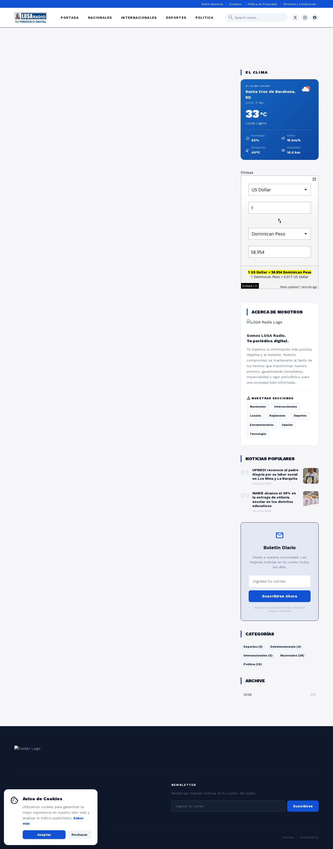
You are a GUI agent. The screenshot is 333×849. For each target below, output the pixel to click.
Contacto (236, 4)
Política (204, 18)
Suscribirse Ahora (279, 596)
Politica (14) (253, 664)
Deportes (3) (253, 646)
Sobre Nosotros (213, 4)
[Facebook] (315, 17)
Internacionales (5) (258, 655)
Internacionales (139, 18)
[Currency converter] (314, 179)
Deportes (177, 18)
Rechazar (79, 835)
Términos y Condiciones (299, 4)
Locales (255, 415)
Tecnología (258, 434)
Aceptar (44, 835)
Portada (70, 18)
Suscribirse (303, 806)
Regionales (277, 415)
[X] (295, 17)
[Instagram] (305, 17)
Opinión (287, 425)
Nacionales (100, 18)
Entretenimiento (262, 425)
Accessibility (309, 837)
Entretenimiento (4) (285, 646)
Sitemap (288, 837)
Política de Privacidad (263, 4)
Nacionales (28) (292, 655)
